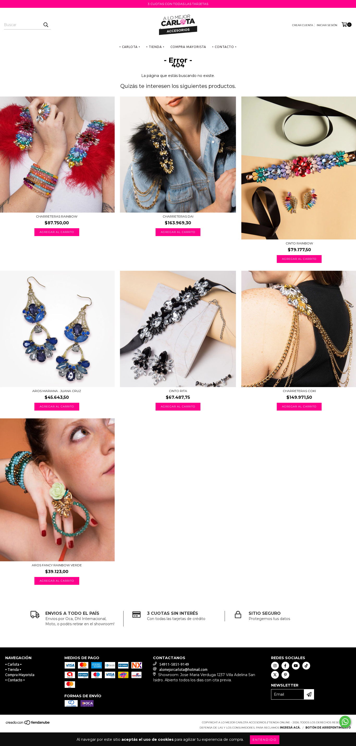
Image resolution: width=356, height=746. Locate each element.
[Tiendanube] (28, 724)
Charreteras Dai (178, 216)
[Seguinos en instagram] (275, 666)
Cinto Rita (178, 391)
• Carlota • (129, 47)
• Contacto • (224, 47)
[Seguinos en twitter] (275, 675)
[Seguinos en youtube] (296, 666)
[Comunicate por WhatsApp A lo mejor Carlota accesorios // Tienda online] (345, 722)
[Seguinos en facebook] (285, 666)
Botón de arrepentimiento (328, 727)
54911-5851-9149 (174, 664)
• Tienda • (155, 47)
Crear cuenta (302, 25)
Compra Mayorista (188, 47)
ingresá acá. (290, 727)
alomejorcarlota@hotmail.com (183, 669)
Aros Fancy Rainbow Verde (57, 565)
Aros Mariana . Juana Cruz (56, 391)
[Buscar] (45, 24)
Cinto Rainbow (299, 243)
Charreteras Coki (299, 391)
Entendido (265, 740)
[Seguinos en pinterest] (285, 675)
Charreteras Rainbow (56, 216)
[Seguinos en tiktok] (306, 666)
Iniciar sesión (327, 25)
